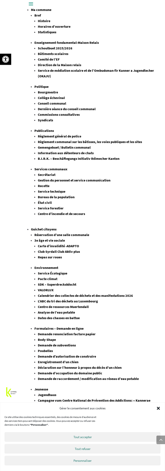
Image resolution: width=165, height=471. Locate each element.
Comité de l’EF (49, 59)
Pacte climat (47, 279)
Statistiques (47, 32)
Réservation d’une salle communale (61, 235)
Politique (41, 86)
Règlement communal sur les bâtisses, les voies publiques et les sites (90, 142)
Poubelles (45, 351)
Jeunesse (41, 389)
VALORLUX (45, 290)
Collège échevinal (51, 98)
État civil (45, 202)
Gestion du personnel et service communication (74, 180)
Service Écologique (52, 273)
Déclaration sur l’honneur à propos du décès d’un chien (80, 367)
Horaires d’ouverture (54, 26)
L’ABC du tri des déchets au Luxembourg (68, 301)
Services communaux (50, 169)
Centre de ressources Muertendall (63, 307)
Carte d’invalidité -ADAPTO (58, 246)
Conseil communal (52, 103)
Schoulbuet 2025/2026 (55, 48)
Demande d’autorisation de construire (67, 356)
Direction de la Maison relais (59, 65)
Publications (44, 130)
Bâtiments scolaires (53, 54)
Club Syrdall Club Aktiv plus (59, 251)
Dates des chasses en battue (59, 318)
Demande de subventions (57, 345)
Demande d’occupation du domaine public (70, 373)
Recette (43, 186)
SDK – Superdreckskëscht (57, 284)
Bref (37, 15)
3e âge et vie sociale (49, 240)
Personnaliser (82, 461)
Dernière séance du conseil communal (67, 109)
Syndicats (45, 120)
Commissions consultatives (59, 114)
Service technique (51, 191)
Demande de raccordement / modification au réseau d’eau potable (88, 378)
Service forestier (51, 208)
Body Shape (47, 339)
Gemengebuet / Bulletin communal (64, 147)
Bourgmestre (48, 92)
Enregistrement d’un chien (58, 362)
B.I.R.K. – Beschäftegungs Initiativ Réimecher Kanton (79, 158)
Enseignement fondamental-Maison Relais (66, 42)
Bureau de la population (56, 197)
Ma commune (41, 10)
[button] (5, 59)
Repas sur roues (50, 257)
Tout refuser (82, 449)
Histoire (44, 21)
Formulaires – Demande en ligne (59, 328)
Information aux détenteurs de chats (66, 153)
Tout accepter (82, 437)
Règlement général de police (59, 136)
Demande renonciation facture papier (67, 334)
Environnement (46, 267)
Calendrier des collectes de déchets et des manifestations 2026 (85, 295)
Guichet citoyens (44, 229)
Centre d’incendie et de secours (61, 214)
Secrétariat (46, 174)
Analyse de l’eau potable (56, 312)
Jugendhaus (47, 395)
